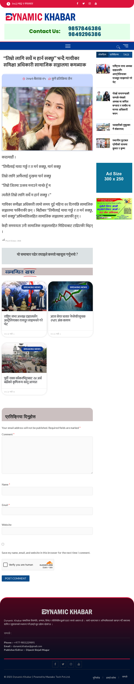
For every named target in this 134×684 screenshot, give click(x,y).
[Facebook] (78, 4)
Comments (114, 54)
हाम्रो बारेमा (111, 677)
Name (6, 484)
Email (6, 504)
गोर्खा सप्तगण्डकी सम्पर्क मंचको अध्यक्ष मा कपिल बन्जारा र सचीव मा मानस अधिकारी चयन (122, 103)
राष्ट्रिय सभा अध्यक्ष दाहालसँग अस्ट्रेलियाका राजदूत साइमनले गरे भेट (23, 320)
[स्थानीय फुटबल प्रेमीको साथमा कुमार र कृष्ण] (103, 140)
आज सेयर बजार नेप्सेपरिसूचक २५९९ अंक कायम (67, 318)
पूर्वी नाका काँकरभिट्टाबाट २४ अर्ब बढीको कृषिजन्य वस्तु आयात (23, 380)
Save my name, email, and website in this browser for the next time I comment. (46, 552)
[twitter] (84, 4)
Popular (102, 54)
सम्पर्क (124, 676)
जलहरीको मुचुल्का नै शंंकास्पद (121, 127)
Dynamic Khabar (22, 676)
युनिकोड (96, 677)
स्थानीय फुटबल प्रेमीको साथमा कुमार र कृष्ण (120, 144)
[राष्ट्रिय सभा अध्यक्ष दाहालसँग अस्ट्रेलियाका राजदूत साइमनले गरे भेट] (103, 66)
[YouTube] (96, 4)
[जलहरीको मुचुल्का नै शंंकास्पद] (103, 124)
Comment (8, 434)
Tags (126, 54)
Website (7, 524)
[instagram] (90, 4)
